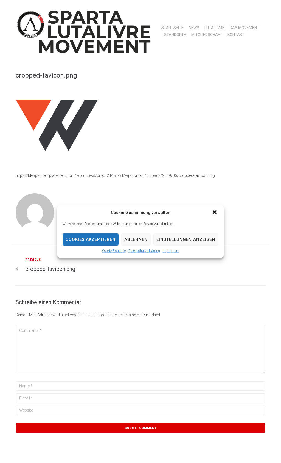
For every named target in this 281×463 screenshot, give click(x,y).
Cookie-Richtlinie (114, 251)
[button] (215, 212)
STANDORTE (175, 34)
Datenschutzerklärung (144, 251)
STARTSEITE (172, 28)
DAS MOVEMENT (244, 28)
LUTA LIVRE (214, 28)
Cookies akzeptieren (91, 239)
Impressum (171, 251)
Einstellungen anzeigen (185, 239)
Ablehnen (136, 239)
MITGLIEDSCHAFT (206, 34)
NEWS (194, 28)
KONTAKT (236, 34)
